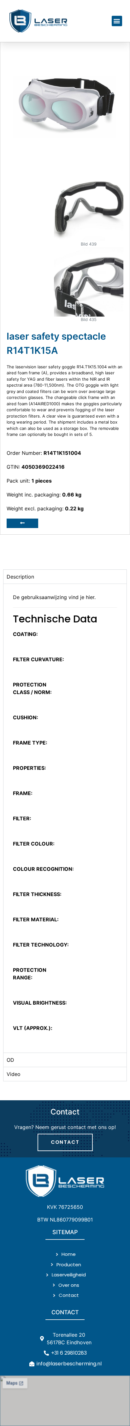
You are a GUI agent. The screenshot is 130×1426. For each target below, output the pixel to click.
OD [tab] (10, 1060)
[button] (117, 21)
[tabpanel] (65, 818)
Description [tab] (20, 576)
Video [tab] (14, 1074)
